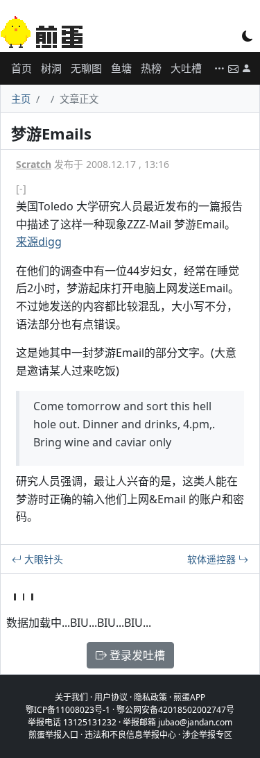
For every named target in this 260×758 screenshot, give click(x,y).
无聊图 (86, 68)
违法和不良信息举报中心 (130, 735)
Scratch (33, 164)
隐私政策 (150, 697)
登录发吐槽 (136, 655)
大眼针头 (42, 559)
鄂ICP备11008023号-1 (68, 710)
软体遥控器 (213, 559)
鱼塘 (121, 68)
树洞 (51, 68)
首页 (21, 68)
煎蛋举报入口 (53, 735)
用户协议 (111, 697)
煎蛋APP (189, 697)
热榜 (151, 68)
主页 (21, 99)
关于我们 (71, 697)
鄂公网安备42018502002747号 (175, 710)
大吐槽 (186, 68)
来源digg (39, 241)
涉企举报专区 (207, 735)
